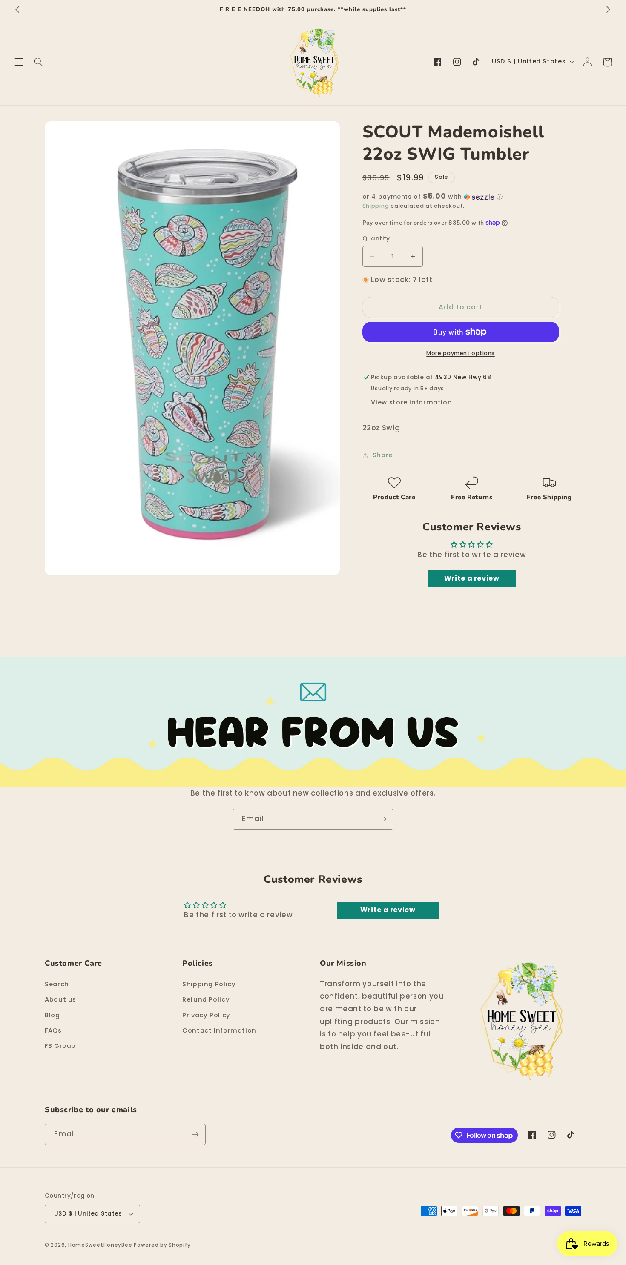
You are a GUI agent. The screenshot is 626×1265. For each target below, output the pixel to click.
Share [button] (383, 455)
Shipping (375, 205)
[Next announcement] (608, 9)
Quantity (376, 239)
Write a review (472, 578)
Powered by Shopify (162, 1245)
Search (57, 984)
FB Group (60, 1046)
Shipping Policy (208, 984)
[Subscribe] (383, 819)
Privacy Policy (206, 1015)
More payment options (460, 353)
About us (60, 999)
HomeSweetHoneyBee (100, 1245)
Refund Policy (206, 999)
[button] (19, 62)
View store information (411, 402)
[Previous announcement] (17, 9)
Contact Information (219, 1030)
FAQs (53, 1030)
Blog (52, 1015)
